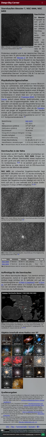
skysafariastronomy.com (35, 404)
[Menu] (42, 2)
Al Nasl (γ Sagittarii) (27, 282)
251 (34, 184)
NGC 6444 (5, 262)
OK (43, 434)
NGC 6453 (5, 264)
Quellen (25, 430)
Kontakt (32, 426)
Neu (12, 426)
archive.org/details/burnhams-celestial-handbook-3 (23, 401)
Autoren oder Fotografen (35, 430)
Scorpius (5, 293)
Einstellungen (29, 434)
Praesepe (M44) (27, 97)
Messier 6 (21, 57)
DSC (7, 426)
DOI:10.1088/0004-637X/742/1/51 (32, 412)
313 (18, 162)
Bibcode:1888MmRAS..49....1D (28, 422)
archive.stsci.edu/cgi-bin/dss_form (34, 405)
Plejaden (40, 108)
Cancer (4, 99)
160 (20, 48)
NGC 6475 (29, 121)
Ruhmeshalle (21, 426)
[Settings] (38, 427)
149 (22, 327)
